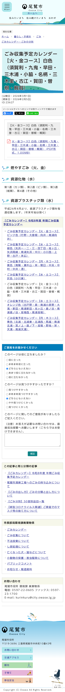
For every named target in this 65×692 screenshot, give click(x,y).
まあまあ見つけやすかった (23, 394)
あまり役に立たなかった (22, 373)
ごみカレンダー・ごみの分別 (18, 42)
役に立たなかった (18, 377)
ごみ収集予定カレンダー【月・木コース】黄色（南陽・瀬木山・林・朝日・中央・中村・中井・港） (33, 265)
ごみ (38, 37)
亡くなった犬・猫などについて (26, 552)
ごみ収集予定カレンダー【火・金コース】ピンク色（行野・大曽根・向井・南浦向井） (33, 235)
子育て (8, 673)
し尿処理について (18, 546)
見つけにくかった (18, 407)
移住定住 (9, 680)
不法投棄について (18, 541)
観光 (6, 665)
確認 (32, 454)
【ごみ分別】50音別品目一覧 (25, 501)
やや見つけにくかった (21, 403)
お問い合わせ (11, 650)
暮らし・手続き (22, 37)
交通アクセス (11, 657)
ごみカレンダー (17, 529)
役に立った (15, 360)
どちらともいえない (20, 369)
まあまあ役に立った (20, 364)
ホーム (5, 37)
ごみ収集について (18, 535)
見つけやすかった (18, 390)
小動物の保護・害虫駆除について (28, 558)
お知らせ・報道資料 (19, 569)
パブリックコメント (19, 563)
